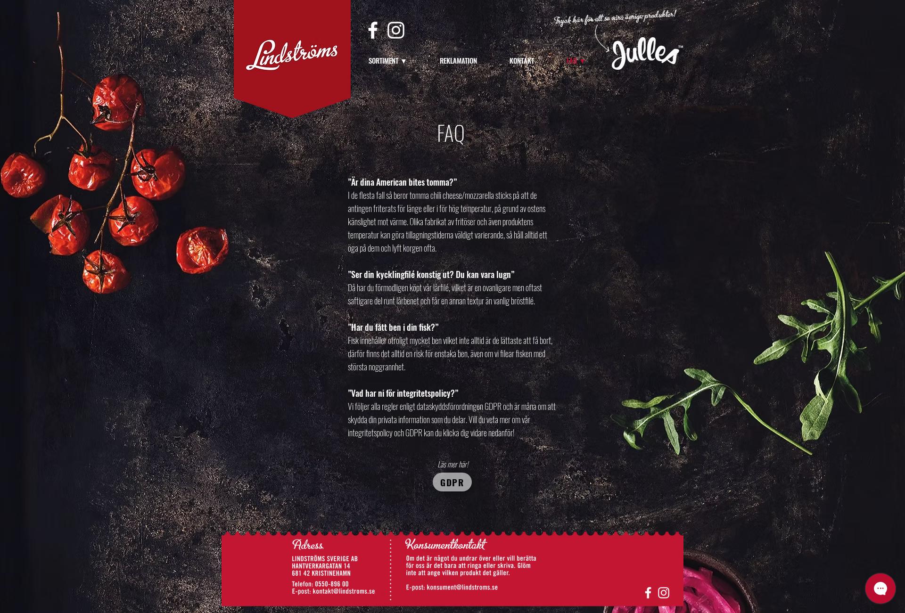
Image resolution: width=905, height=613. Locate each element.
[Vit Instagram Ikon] (396, 30)
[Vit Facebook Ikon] (373, 30)
